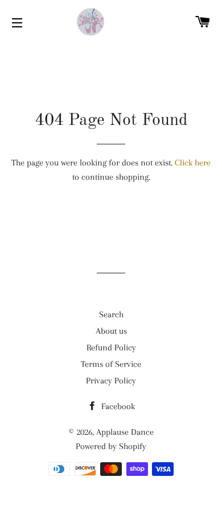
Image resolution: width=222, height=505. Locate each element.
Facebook (117, 406)
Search (111, 314)
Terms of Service (111, 364)
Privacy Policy (111, 380)
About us (111, 331)
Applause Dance (125, 432)
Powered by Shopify (111, 446)
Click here (193, 162)
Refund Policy (111, 347)
